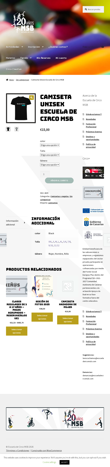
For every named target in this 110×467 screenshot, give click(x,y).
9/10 (51, 245)
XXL (50, 241)
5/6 (64, 241)
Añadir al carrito (59, 180)
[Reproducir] (86, 175)
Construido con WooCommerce (46, 450)
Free (90, 46)
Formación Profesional (91, 125)
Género (43, 160)
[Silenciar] (100, 175)
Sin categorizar (22, 79)
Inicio (11, 79)
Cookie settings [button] (49, 462)
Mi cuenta (61, 58)
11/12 (56, 245)
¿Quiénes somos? (58, 46)
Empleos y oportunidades (92, 138)
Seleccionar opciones (16, 331)
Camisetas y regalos (59, 196)
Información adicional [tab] (12, 222)
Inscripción (34, 46)
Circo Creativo (14, 69)
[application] (93, 173)
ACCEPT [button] (64, 462)
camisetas (53, 202)
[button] (31, 97)
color (42, 141)
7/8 (69, 241)
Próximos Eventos (94, 131)
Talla (42, 150)
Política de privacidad (91, 145)
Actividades (12, 46)
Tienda (24, 58)
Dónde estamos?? (94, 114)
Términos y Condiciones (17, 450)
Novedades (91, 119)
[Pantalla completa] (102, 175)
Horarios (10, 58)
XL (61, 241)
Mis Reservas (44, 58)
